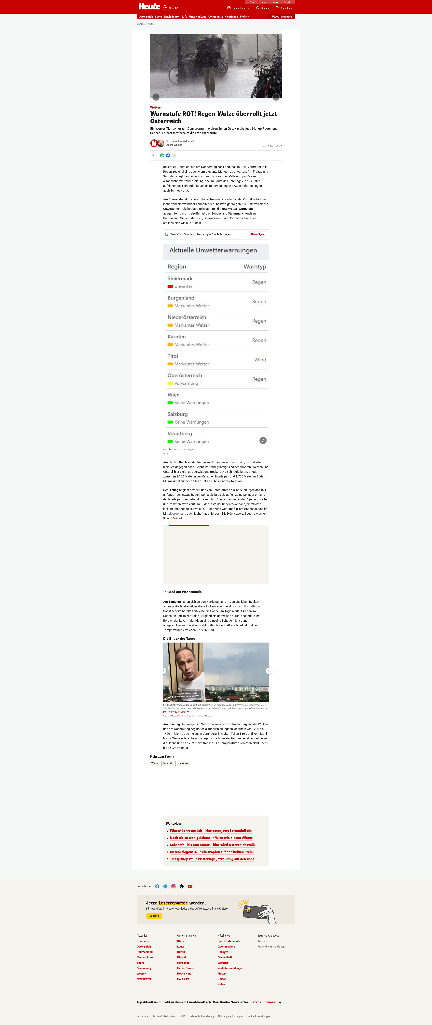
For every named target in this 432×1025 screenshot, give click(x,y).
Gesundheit (225, 957)
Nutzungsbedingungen (230, 1016)
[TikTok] (182, 886)
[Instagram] (173, 886)
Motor (222, 973)
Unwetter (183, 763)
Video (275, 16)
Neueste (286, 16)
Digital (181, 957)
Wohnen (223, 963)
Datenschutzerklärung (202, 1016)
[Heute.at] (149, 6)
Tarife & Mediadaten (164, 1016)
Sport (158, 16)
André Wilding (174, 145)
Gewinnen (231, 16)
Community (215, 16)
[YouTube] (190, 886)
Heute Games (185, 968)
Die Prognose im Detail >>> (177, 711)
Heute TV (183, 979)
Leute (180, 946)
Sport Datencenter (230, 941)
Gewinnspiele (226, 946)
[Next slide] (269, 671)
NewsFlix (263, 941)
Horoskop (183, 963)
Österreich (146, 16)
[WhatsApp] (162, 155)
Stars (180, 941)
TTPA (182, 1016)
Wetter (151, 24)
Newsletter (144, 979)
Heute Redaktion (180, 141)
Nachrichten (145, 957)
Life (184, 16)
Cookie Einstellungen (259, 1016)
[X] (165, 886)
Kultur (181, 952)
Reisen (222, 979)
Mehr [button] (243, 16)
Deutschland (145, 952)
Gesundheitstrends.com (271, 946)
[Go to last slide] (163, 671)
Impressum (143, 1016)
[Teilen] (174, 155)
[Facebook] (168, 155)
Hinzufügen (257, 234)
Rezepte (223, 952)
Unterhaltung (197, 16)
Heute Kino (184, 973)
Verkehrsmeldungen (230, 968)
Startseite (141, 24)
